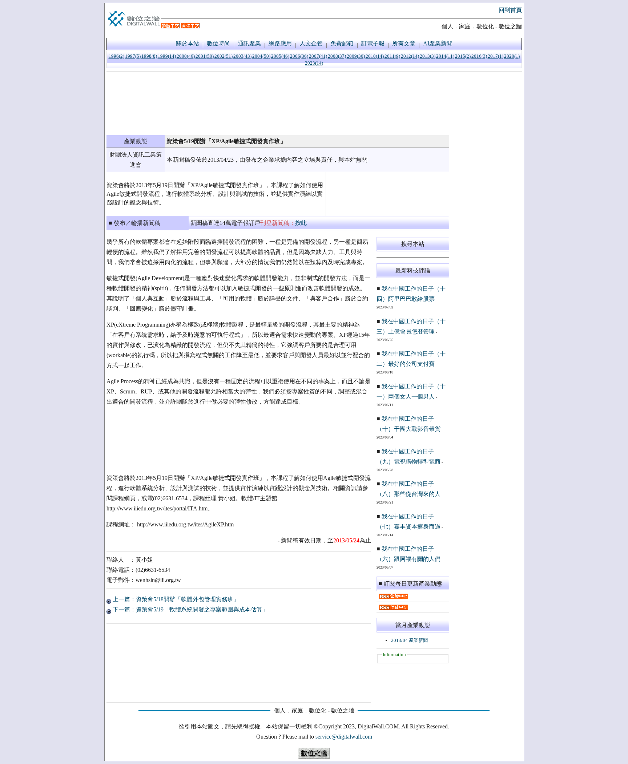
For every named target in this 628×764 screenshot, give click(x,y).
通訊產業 (249, 43)
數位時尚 (218, 43)
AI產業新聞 (437, 43)
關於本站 (187, 43)
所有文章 (403, 43)
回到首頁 (510, 10)
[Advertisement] (277, 101)
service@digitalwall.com (343, 736)
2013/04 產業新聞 (409, 640)
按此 (301, 223)
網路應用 (280, 43)
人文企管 (311, 43)
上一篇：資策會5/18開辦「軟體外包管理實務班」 (175, 599)
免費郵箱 (342, 43)
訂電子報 (373, 43)
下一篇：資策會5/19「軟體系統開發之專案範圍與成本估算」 (189, 609)
